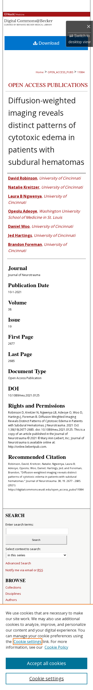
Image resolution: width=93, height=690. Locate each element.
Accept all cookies (46, 663)
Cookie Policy (56, 647)
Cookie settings (27, 641)
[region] (46, 647)
